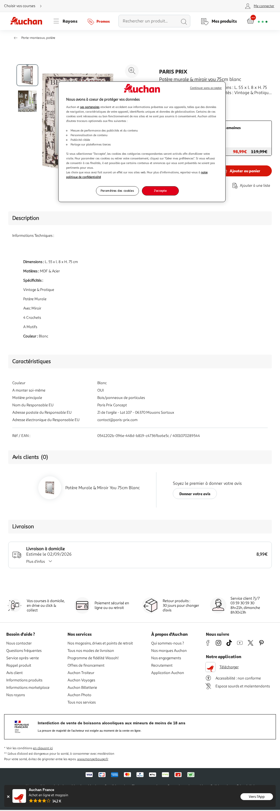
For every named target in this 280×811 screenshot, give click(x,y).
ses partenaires (90, 107)
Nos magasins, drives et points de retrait (100, 643)
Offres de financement (86, 665)
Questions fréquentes (24, 650)
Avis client (14, 672)
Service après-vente (22, 658)
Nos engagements (166, 658)
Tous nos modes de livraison (91, 650)
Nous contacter (19, 643)
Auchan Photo (79, 695)
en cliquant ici (43, 748)
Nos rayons (15, 695)
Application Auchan (167, 672)
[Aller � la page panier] (257, 21)
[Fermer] (8, 796)
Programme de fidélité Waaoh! (93, 658)
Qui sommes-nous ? (167, 643)
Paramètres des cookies (117, 190)
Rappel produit (18, 665)
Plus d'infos (35, 561)
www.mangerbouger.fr (92, 759)
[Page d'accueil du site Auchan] (28, 21)
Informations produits (24, 680)
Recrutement (162, 665)
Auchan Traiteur (81, 672)
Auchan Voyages (81, 680)
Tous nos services (82, 702)
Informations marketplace (27, 687)
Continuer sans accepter (206, 88)
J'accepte (160, 190)
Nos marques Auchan (169, 650)
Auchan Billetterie (82, 687)
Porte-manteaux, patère (38, 38)
